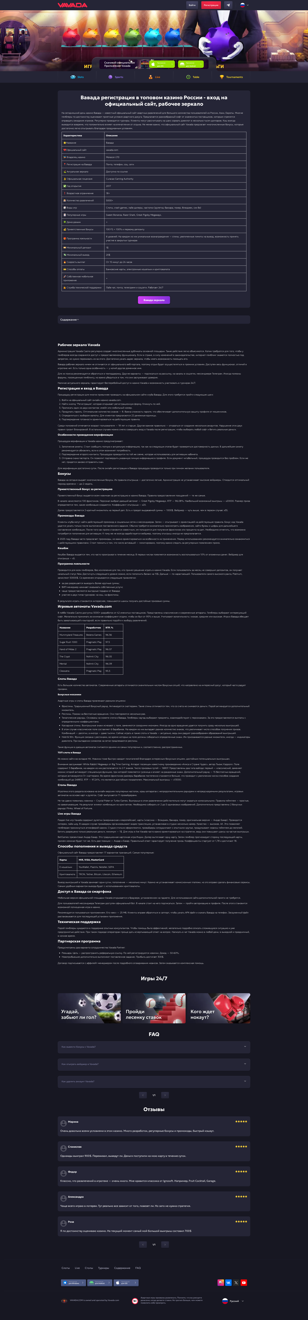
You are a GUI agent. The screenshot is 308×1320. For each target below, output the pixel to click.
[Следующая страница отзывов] (165, 1244)
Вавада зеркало (154, 300)
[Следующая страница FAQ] (165, 1095)
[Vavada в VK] (228, 1282)
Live (77, 1267)
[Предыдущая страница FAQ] (143, 1095)
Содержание (122, 1267)
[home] (72, 5)
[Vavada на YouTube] (244, 1282)
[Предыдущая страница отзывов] (143, 1244)
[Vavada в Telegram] (228, 5)
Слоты (66, 1267)
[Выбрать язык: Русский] (244, 5)
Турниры (103, 1267)
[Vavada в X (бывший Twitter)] (236, 1282)
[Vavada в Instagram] (221, 1282)
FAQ (138, 1267)
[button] (304, 40)
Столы (89, 1267)
